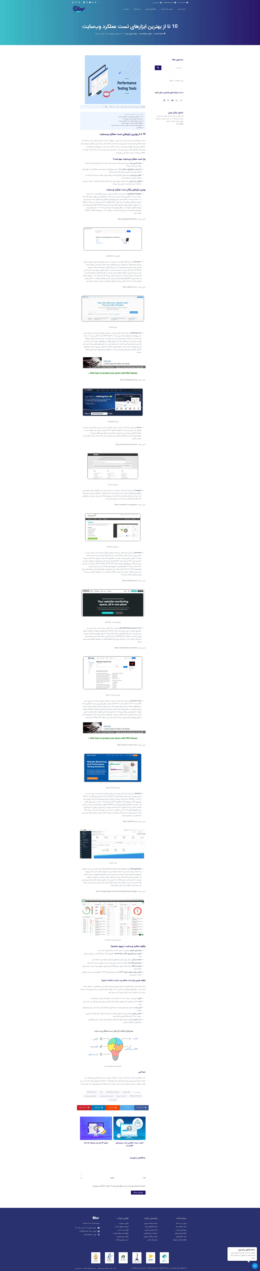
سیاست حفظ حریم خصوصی (105, 1268)
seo (101, 1092)
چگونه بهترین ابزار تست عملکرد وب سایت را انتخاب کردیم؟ (126, 125)
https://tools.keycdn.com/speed (126, 648)
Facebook (140, 1108)
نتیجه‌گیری (139, 128)
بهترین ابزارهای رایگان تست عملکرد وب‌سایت (130, 121)
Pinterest (83, 1108)
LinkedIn (97, 1108)
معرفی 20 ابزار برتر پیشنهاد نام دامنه (96, 1143)
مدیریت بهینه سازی (126, 107)
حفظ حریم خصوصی (122, 1236)
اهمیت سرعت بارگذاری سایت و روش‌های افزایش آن (129, 1144)
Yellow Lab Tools (135, 1096)
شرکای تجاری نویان (180, 1233)
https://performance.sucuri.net (126, 444)
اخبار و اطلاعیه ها (181, 1226)
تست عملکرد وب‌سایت (106, 1096)
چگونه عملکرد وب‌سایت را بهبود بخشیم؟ (131, 123)
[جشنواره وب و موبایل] (136, 1257)
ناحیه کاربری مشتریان (151, 1230)
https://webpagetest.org (128, 380)
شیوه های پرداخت (180, 1230)
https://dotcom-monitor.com (127, 745)
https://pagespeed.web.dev (127, 219)
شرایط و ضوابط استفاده (89, 1268)
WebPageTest (91, 1092)
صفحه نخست (181, 9)
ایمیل (112, 1178)
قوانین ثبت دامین (123, 1230)
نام (144, 1178)
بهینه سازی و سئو (131, 33)
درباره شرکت (137, 9)
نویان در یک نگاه (181, 1223)
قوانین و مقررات (123, 1223)
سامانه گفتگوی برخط (151, 1226)
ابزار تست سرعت (121, 1096)
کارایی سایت (112, 1100)
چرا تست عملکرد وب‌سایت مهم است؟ (132, 119)
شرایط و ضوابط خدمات (121, 1226)
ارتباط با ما (126, 9)
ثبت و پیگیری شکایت (121, 1240)
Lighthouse (126, 1092)
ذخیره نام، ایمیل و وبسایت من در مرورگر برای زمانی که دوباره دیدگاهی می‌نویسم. (119, 1186)
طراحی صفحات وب (145, 33)
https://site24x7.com (130, 821)
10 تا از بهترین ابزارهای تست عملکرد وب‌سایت (130, 117)
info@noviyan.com (168, 3)
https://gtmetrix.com (130, 287)
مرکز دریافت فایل (152, 1240)
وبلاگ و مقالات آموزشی (150, 1236)
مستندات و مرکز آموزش (150, 1233)
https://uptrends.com (129, 580)
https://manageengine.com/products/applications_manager (116, 891)
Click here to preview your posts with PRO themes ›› (112, 373)
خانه (115, 1268)
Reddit (111, 1108)
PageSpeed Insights (112, 1092)
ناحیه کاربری (156, 3)
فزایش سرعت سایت (90, 1096)
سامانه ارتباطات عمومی (150, 1223)
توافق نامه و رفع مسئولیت (120, 1233)
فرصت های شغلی (181, 1236)
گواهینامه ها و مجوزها (179, 1240)
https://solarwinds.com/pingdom (125, 504)
